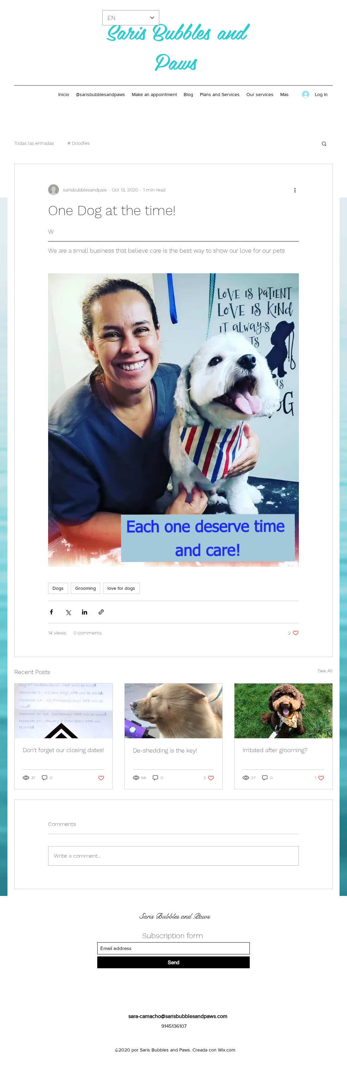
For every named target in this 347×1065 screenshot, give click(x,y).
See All (325, 670)
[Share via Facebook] (51, 612)
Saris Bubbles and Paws (175, 46)
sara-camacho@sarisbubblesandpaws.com (177, 1016)
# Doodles (78, 143)
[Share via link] (101, 612)
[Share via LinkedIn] (84, 612)
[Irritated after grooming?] (283, 711)
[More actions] (295, 190)
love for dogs (121, 588)
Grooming (85, 588)
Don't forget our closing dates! (63, 750)
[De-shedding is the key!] (174, 711)
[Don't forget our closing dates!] (64, 711)
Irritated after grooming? (275, 750)
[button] (324, 143)
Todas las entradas (34, 143)
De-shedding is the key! (165, 750)
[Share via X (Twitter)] (68, 612)
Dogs (58, 588)
